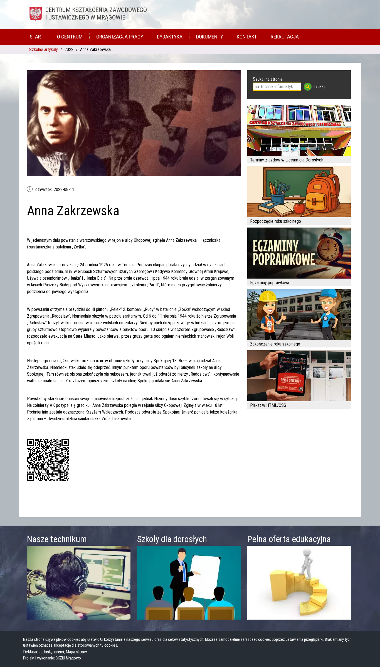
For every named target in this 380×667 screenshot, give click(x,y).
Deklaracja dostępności (43, 651)
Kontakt (247, 36)
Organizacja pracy (119, 36)
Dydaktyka (169, 36)
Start (36, 36)
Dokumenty (209, 36)
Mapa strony (76, 651)
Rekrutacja (285, 36)
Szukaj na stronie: (268, 79)
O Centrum (70, 36)
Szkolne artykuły (43, 49)
